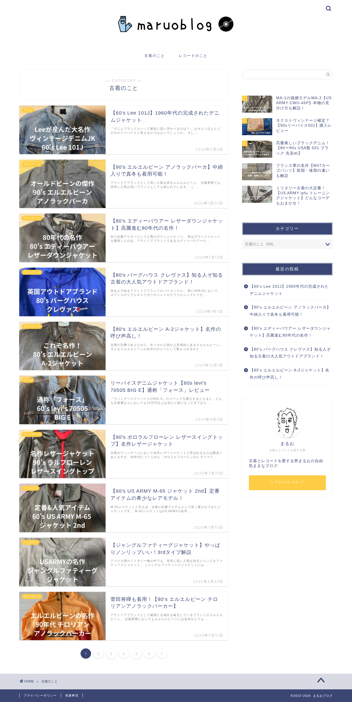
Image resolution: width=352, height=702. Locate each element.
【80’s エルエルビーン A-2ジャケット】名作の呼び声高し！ (289, 373)
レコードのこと (193, 55)
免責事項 (71, 695)
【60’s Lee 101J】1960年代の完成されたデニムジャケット (289, 290)
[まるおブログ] (176, 43)
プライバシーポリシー (40, 695)
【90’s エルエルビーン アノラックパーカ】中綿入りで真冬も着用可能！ (290, 311)
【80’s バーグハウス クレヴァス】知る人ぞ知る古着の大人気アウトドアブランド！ (290, 353)
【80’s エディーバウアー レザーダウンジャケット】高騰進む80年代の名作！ (290, 332)
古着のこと (154, 55)
